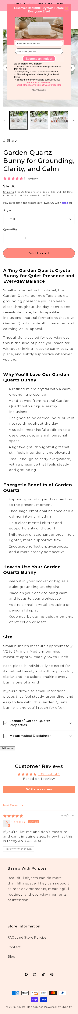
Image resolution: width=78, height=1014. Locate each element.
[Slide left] (4, 121)
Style (7, 210)
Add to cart (8, 748)
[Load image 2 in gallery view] (39, 120)
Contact (14, 947)
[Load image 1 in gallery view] (18, 120)
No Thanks (39, 89)
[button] (13, 178)
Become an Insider (39, 58)
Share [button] (12, 140)
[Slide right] (74, 121)
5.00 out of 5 (49, 774)
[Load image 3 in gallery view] (59, 120)
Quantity (10, 229)
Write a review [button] (39, 789)
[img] (13, 816)
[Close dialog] (66, 8)
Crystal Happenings (30, 1007)
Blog (12, 956)
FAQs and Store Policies (27, 937)
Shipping (8, 192)
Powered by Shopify (58, 1007)
